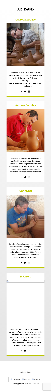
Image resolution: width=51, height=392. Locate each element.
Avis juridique (26, 372)
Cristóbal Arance (25, 19)
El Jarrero (25, 276)
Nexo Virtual (34, 383)
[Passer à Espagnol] (15, 379)
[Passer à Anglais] (26, 379)
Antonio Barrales (25, 105)
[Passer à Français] (36, 379)
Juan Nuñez (25, 191)
